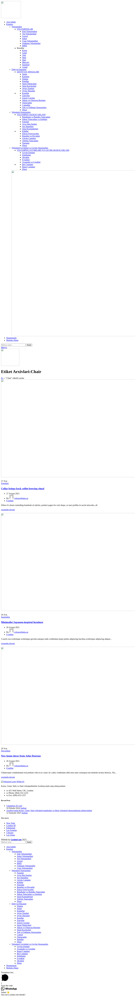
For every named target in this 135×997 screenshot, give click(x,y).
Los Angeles (11, 830)
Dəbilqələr (26, 155)
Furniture (5, 483)
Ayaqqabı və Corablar (31, 162)
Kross (24, 50)
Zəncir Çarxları (28, 98)
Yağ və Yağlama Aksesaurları (29, 932)
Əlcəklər (25, 157)
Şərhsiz (23, 808)
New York (10, 823)
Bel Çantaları (27, 164)
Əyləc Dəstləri (28, 88)
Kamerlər (21, 911)
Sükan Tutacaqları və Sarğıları (34, 119)
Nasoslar (25, 143)
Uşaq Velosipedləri (25, 868)
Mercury (25, 62)
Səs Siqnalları (27, 126)
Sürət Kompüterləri (30, 129)
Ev (2, 378)
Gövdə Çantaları (29, 138)
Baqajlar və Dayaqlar (31, 136)
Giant (24, 53)
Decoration (5, 751)
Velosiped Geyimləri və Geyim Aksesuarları (30, 148)
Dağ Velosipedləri (29, 31)
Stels (24, 57)
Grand (24, 67)
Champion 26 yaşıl (14, 806)
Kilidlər (25, 131)
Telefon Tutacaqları (30, 141)
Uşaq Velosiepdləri (30, 41)
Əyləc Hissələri (28, 91)
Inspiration (5, 617)
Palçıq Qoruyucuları (30, 133)
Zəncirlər (26, 95)
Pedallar (25, 81)
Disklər (25, 79)
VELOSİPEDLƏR (25, 29)
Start (24, 60)
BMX (24, 46)
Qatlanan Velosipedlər (31, 43)
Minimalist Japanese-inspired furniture (22, 622)
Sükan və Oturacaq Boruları (33, 100)
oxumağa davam (8, 510)
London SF (11, 825)
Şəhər (24, 38)
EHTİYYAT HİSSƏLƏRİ (28, 72)
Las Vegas (10, 835)
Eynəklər (26, 160)
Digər (24, 110)
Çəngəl (20, 935)
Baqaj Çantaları (28, 167)
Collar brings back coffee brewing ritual (22, 488)
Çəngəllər (26, 105)
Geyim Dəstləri (28, 152)
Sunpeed (25, 65)
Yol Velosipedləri (29, 34)
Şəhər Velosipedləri (25, 856)
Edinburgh (10, 828)
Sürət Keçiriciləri (29, 86)
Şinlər (24, 74)
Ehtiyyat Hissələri (19, 69)
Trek (24, 55)
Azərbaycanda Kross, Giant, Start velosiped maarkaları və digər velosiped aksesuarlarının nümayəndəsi (49, 810)
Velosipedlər (17, 27)
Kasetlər (25, 93)
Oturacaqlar (27, 103)
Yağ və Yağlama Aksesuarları (34, 107)
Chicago (9, 833)
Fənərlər (25, 122)
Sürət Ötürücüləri (29, 84)
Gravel (25, 36)
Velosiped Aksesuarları (21, 112)
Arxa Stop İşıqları (29, 124)
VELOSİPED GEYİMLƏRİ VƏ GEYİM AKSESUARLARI (43, 150)
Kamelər (25, 76)
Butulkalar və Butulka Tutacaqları (36, 117)
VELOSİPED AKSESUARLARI (31, 114)
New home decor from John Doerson (21, 755)
